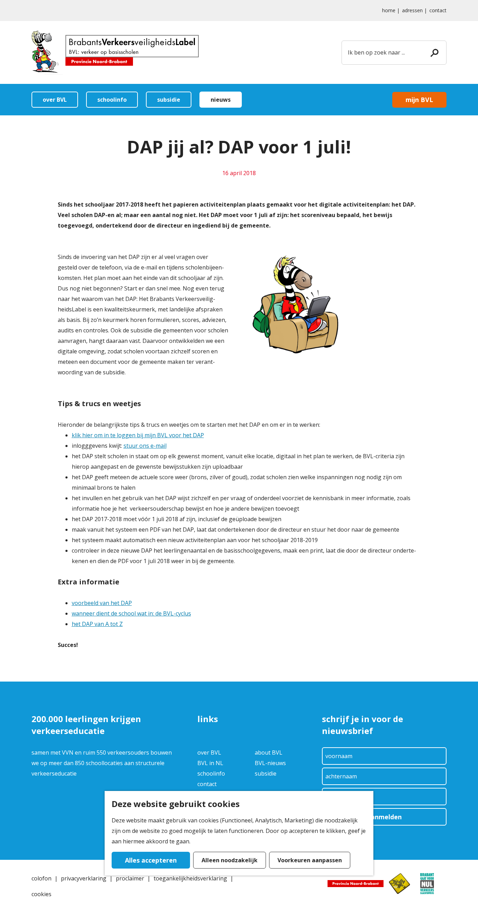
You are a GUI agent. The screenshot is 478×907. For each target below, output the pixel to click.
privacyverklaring (83, 878)
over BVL (209, 752)
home (388, 10)
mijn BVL (419, 99)
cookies (41, 894)
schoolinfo (211, 773)
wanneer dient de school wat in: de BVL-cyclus (131, 613)
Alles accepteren (151, 860)
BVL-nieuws (270, 763)
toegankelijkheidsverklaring (190, 878)
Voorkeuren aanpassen (309, 860)
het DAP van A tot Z (97, 624)
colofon (41, 878)
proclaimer (130, 878)
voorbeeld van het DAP (102, 603)
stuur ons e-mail (145, 445)
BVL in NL (210, 763)
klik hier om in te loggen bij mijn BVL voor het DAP (138, 435)
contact (438, 10)
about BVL (268, 752)
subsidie (265, 773)
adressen (412, 10)
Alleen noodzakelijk (230, 860)
